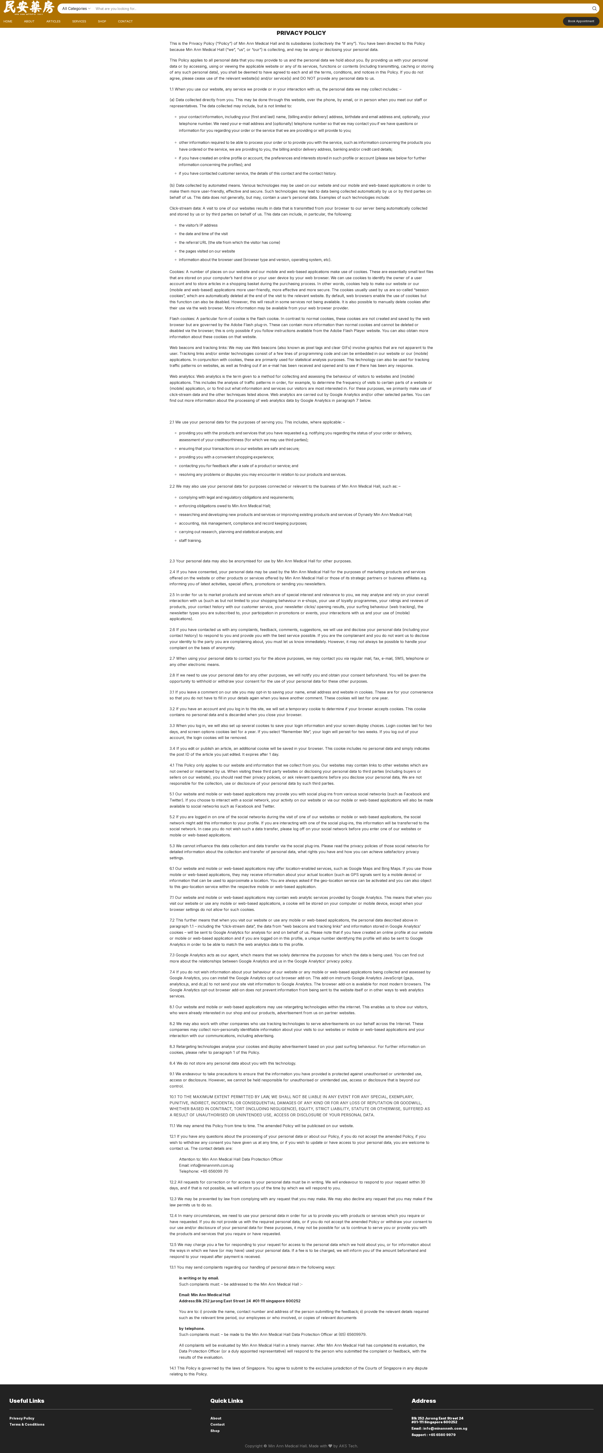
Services (79, 21)
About (29, 21)
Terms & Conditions (27, 1424)
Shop (102, 21)
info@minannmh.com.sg (445, 1428)
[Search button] (594, 8)
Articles (53, 21)
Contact (125, 21)
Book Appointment (581, 21)
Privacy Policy (21, 1418)
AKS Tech (348, 1446)
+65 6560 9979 (442, 1435)
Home (8, 21)
